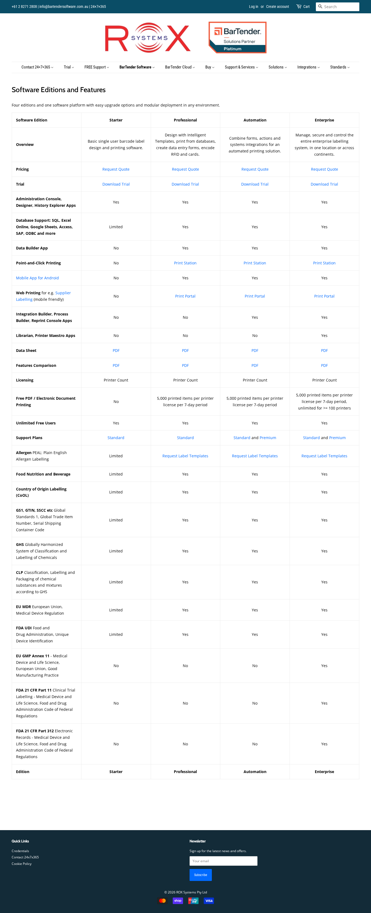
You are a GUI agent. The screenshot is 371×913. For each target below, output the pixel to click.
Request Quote (116, 169)
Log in (253, 6)
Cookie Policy (22, 863)
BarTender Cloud (178, 67)
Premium (268, 437)
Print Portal (185, 296)
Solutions (276, 67)
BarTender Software (136, 67)
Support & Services (240, 67)
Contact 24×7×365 (36, 67)
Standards (338, 67)
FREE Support (95, 67)
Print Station (185, 262)
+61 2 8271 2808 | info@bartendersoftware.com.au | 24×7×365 (59, 6)
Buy (208, 67)
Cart (306, 6)
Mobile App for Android (37, 277)
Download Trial (116, 184)
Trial (67, 67)
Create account (277, 6)
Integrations (307, 67)
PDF (185, 350)
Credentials (20, 851)
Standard (116, 437)
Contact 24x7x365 (25, 857)
